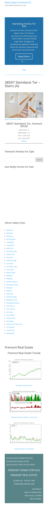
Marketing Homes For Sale (24, 25)
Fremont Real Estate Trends (24, 353)
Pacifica (9, 291)
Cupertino (10, 245)
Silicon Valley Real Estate (17, 461)
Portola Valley (11, 297)
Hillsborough (11, 260)
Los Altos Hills (11, 266)
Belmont (9, 233)
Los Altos (9, 263)
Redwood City (11, 300)
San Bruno (10, 306)
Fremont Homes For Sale (19, 151)
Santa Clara (10, 318)
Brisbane (9, 236)
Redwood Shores (12, 303)
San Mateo (10, 315)
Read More (24, 56)
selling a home (19, 33)
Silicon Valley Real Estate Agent (20, 465)
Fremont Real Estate (19, 347)
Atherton (9, 230)
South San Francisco (14, 324)
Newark (9, 288)
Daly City (9, 248)
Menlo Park (10, 272)
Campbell (10, 242)
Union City (10, 330)
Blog (24, 70)
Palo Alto (9, 294)
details (24, 141)
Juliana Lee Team (18, 30)
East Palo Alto (11, 251)
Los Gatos (10, 269)
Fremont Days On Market (24, 449)
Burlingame (10, 239)
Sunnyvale (10, 327)
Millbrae (9, 276)
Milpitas (9, 279)
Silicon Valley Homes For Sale (19, 458)
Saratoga (9, 321)
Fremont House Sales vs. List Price (24, 417)
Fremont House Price (24, 385)
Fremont (9, 257)
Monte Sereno (11, 282)
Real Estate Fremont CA (18, 2)
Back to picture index (13, 119)
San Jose (9, 312)
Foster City (10, 254)
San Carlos (10, 309)
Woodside (10, 333)
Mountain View (12, 285)
